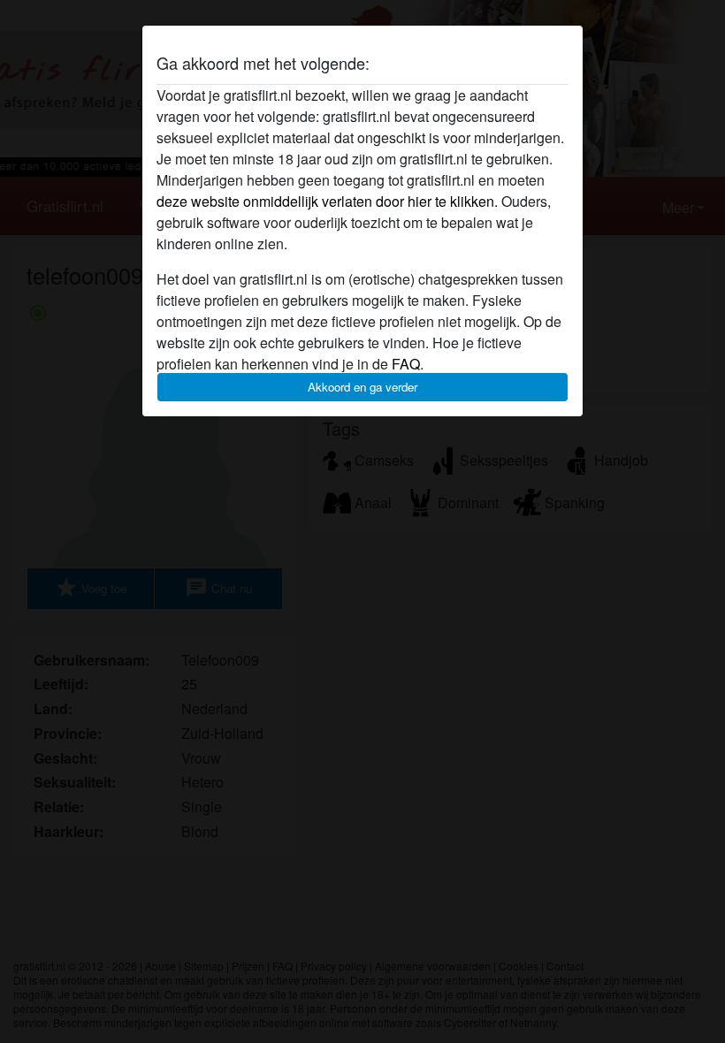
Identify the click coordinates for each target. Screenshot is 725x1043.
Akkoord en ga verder (362, 386)
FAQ (406, 364)
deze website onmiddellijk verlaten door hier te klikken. (327, 201)
